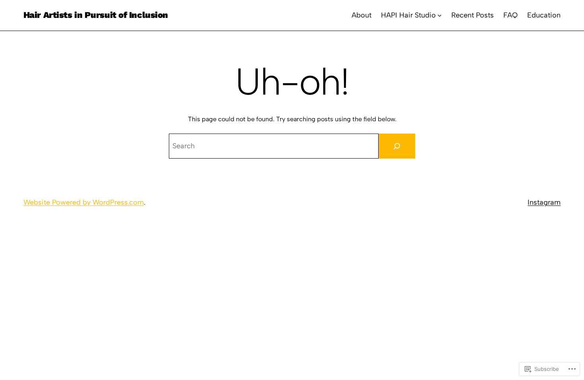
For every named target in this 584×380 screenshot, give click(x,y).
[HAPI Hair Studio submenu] (439, 15)
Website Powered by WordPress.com (83, 202)
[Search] (397, 146)
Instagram (544, 202)
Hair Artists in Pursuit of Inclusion (95, 15)
